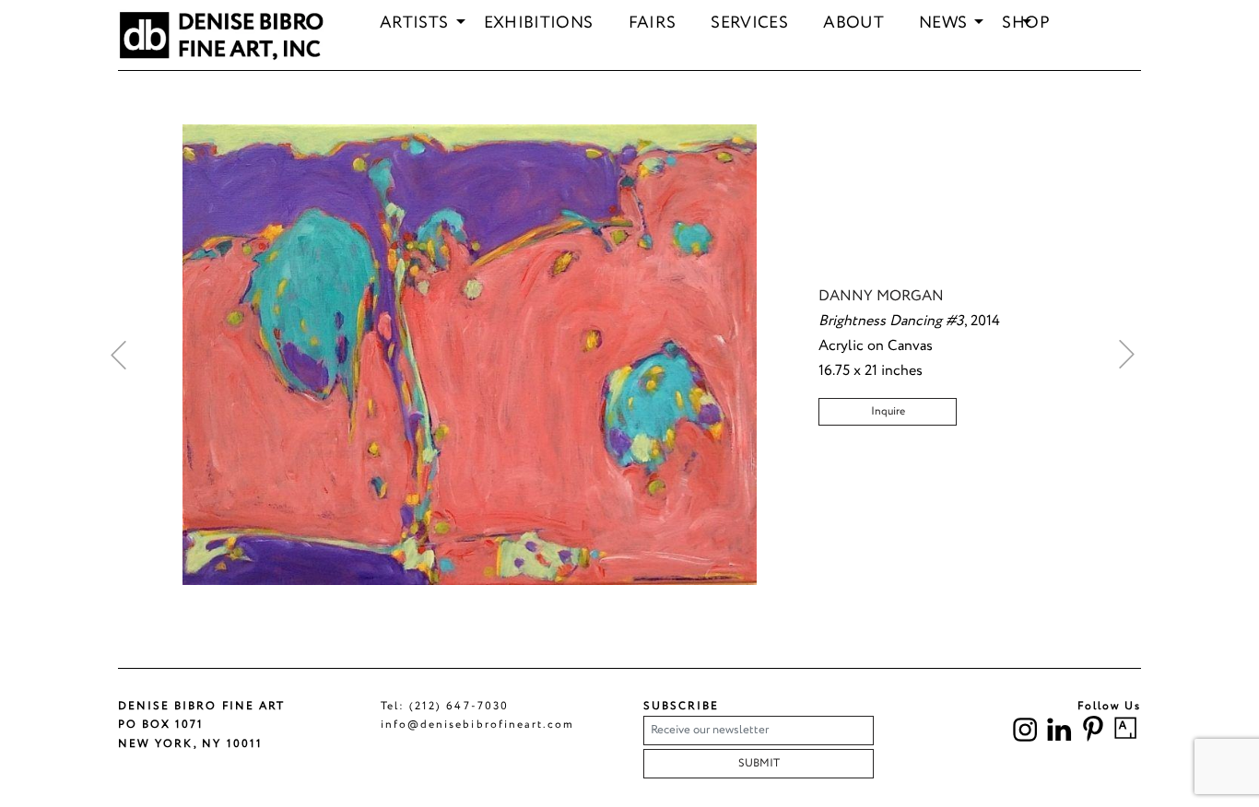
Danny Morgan (881, 296)
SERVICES (749, 24)
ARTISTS (414, 24)
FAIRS (653, 24)
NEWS (943, 24)
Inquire (888, 411)
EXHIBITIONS (539, 24)
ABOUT (853, 24)
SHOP (1025, 24)
